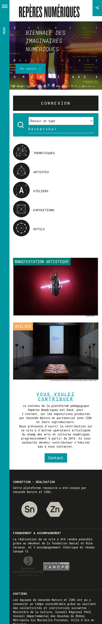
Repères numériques (51, 8)
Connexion (56, 103)
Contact (56, 457)
